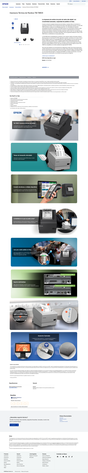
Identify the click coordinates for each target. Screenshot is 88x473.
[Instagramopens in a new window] (69, 457)
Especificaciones (22, 77)
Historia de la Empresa (46, 457)
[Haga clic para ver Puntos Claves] (12, 24)
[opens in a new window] (72, 457)
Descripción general (14, 77)
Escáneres (6, 459)
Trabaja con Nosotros (46, 460)
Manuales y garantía (63, 419)
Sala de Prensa (45, 462)
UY (71, 1)
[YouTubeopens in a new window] (63, 457)
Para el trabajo (5, 7)
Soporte (44, 67)
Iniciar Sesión (84, 1)
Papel (5, 467)
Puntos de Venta (7, 460)
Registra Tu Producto (33, 455)
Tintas (5, 465)
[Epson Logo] (5, 4)
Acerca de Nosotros (46, 455)
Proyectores (6, 457)
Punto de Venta (18, 7)
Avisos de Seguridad (20, 465)
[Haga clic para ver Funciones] (12, 28)
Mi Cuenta (31, 457)
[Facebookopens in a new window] (58, 457)
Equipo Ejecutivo (45, 459)
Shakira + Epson (45, 465)
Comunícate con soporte (64, 421)
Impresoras (11, 7)
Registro (61, 420)
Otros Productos (20, 464)
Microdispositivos (7, 464)
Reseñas (29, 77)
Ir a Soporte (13, 424)
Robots (5, 462)
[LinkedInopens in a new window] (66, 457)
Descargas (61, 417)
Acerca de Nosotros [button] (76, 1)
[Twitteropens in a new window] (60, 457)
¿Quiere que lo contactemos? (48, 55)
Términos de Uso (17, 471)
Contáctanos (44, 464)
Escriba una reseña (53, 64)
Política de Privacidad (24, 471)
